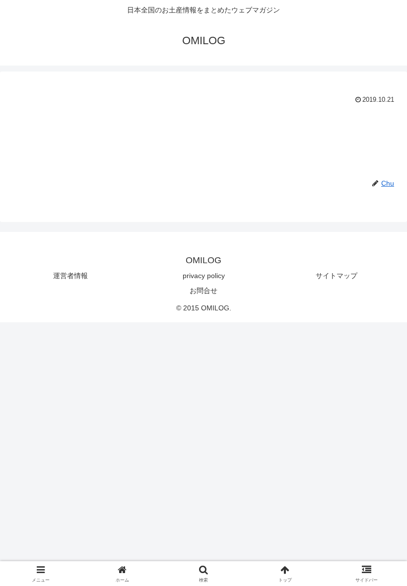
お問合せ (203, 290)
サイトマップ (336, 276)
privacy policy (204, 276)
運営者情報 (70, 276)
